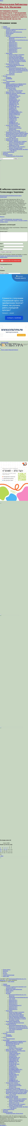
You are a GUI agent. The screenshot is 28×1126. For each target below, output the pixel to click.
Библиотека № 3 (13, 45)
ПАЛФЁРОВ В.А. (13, 110)
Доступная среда (10, 74)
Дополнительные (10, 81)
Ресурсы (5, 76)
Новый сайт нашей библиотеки (14, 32)
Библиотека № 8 (13, 52)
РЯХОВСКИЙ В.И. (14, 117)
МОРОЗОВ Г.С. (13, 109)
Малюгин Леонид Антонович (16, 54)
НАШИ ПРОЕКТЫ (11, 66)
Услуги (5, 80)
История (8, 36)
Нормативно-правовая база (13, 64)
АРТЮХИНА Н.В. (14, 97)
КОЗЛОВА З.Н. (13, 105)
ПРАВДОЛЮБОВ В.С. (15, 113)
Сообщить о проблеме (14, 318)
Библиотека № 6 (13, 49)
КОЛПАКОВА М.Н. (14, 106)
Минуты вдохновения (14, 126)
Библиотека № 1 (13, 42)
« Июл (1, 856)
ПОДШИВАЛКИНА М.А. (15, 112)
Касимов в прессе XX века (16, 90)
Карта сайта (6, 976)
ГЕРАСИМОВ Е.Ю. (14, 101)
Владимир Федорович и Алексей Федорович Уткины (17, 62)
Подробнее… (3, 1125)
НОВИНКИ (9, 78)
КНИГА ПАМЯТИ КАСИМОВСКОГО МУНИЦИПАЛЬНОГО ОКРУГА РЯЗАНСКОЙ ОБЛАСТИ (16, 85)
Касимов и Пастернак (14, 130)
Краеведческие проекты (12, 140)
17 (0, 851)
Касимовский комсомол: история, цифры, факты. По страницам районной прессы (16, 135)
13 (6, 849)
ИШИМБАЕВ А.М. (14, 104)
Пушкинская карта (8, 154)
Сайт (1, 249)
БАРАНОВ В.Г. (13, 98)
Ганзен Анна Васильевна (15, 56)
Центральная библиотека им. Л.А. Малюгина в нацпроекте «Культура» (18, 68)
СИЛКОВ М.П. (13, 118)
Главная (5, 26)
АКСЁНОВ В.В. (13, 94)
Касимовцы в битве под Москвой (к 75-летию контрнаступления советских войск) (17, 132)
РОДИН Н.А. (12, 116)
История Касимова (11, 88)
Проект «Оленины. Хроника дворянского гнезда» (16, 144)
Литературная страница (12, 125)
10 (0, 849)
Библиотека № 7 (13, 50)
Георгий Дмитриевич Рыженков (17, 60)
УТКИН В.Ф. (12, 121)
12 (4, 849)
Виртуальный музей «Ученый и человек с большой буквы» (17, 147)
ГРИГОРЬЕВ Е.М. (13, 102)
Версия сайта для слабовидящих (11, 260)
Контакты (5, 153)
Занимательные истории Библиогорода (15, 128)
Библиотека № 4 (13, 46)
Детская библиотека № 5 (15, 48)
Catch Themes (10, 981)
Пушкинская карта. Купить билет (14, 156)
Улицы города (12, 89)
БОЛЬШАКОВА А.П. (14, 100)
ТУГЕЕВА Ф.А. (13, 120)
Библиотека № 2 (13, 44)
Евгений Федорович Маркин (16, 57)
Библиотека (14, 195)
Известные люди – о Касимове (14, 92)
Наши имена (9, 53)
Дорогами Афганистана (12, 138)
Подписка (8, 77)
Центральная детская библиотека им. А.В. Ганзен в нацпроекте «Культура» (18, 72)
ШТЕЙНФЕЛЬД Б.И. (14, 124)
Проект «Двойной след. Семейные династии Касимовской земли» (18, 142)
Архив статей (12, 137)
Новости (2, 216)
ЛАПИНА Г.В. (13, 108)
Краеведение (6, 82)
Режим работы (9, 33)
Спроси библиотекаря (8, 152)
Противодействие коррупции (16, 65)
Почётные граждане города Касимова (15, 93)
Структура (8, 34)
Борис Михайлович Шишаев (16, 58)
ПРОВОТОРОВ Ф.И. (14, 114)
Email (2, 246)
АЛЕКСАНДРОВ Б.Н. (14, 96)
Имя (1, 243)
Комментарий (4, 231)
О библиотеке (6, 28)
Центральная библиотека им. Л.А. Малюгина (13, 5)
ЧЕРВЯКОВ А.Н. (13, 122)
